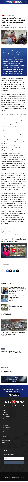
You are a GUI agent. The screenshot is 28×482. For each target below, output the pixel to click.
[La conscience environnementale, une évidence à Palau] (4, 307)
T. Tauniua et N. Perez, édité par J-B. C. (10, 262)
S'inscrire (14, 462)
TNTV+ (4, 442)
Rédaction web (6, 264)
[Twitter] (12, 406)
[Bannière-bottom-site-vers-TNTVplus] (14, 382)
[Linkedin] (14, 270)
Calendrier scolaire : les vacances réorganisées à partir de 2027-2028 (11, 352)
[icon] (2, 15)
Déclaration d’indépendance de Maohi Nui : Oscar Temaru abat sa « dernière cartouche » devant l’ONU (18, 289)
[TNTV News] (14, 402)
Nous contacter (6, 440)
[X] (10, 270)
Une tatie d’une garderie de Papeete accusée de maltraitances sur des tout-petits (17, 298)
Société (12, 15)
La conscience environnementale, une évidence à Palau (15, 306)
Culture (3, 330)
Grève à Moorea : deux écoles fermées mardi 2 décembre (12, 370)
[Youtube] (23, 406)
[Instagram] (8, 406)
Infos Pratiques (4, 367)
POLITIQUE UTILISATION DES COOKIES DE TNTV (14, 477)
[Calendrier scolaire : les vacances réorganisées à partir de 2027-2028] (14, 344)
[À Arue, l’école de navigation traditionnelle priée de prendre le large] (14, 325)
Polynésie (6, 15)
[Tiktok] (19, 406)
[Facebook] (7, 270)
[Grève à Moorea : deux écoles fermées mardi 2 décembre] (14, 362)
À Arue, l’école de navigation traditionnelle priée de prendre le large (13, 333)
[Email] (17, 270)
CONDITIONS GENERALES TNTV (19, 475)
